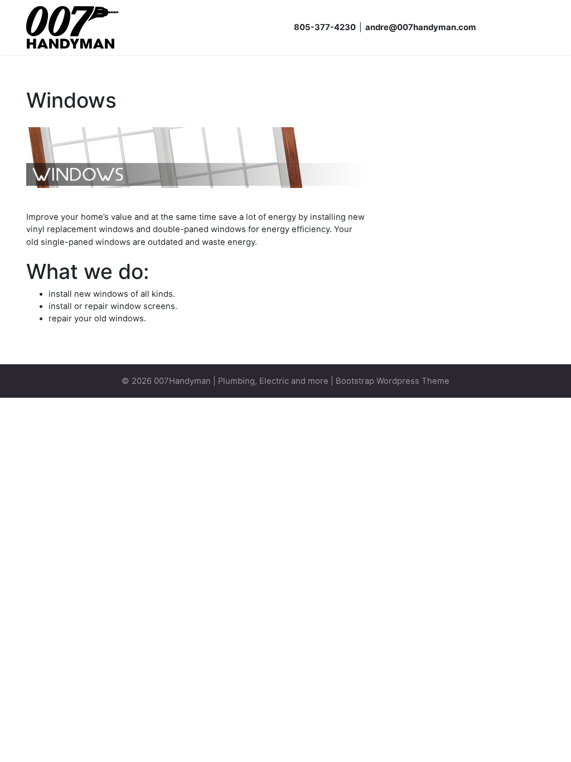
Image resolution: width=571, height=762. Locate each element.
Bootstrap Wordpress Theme (392, 381)
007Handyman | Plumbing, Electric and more (241, 381)
